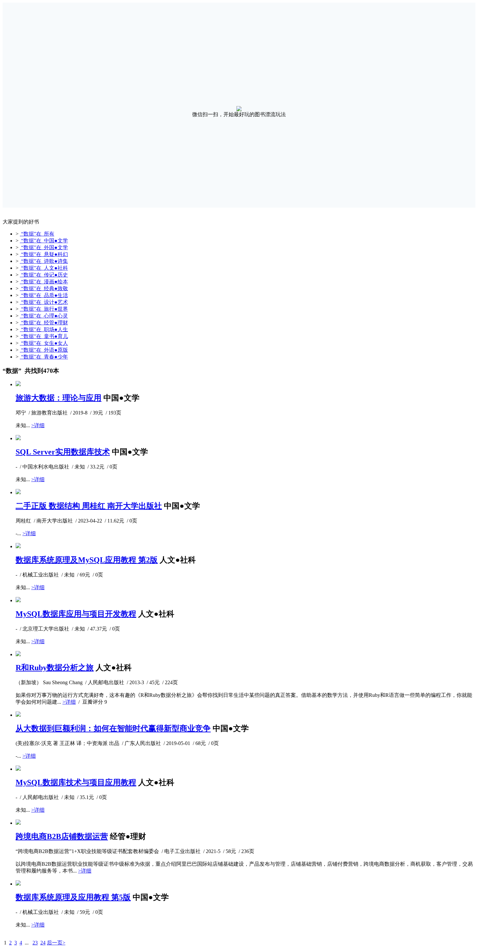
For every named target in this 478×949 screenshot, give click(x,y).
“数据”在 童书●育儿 (44, 336)
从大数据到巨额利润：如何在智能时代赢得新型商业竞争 (113, 728)
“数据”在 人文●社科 (44, 268)
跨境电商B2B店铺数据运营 (62, 836)
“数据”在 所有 (37, 234)
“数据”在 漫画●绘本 (44, 281)
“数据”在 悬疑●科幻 (44, 254)
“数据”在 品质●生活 (44, 295)
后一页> (56, 942)
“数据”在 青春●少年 (44, 356)
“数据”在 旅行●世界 (44, 309)
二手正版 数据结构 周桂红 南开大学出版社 (89, 506)
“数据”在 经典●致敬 (44, 288)
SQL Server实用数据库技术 (63, 452)
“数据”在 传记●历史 (44, 275)
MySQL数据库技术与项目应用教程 (76, 782)
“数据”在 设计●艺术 (44, 302)
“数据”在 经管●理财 (44, 322)
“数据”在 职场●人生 (44, 329)
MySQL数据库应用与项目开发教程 (76, 614)
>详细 (38, 425)
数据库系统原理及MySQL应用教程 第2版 (87, 560)
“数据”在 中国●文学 (44, 240)
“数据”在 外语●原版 (44, 350)
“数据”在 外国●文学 (44, 247)
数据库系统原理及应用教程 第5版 (73, 897)
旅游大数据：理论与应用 (58, 398)
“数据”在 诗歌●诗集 (44, 261)
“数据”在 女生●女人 (44, 343)
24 (43, 942)
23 (35, 942)
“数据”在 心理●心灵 (44, 316)
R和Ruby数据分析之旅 (55, 667)
